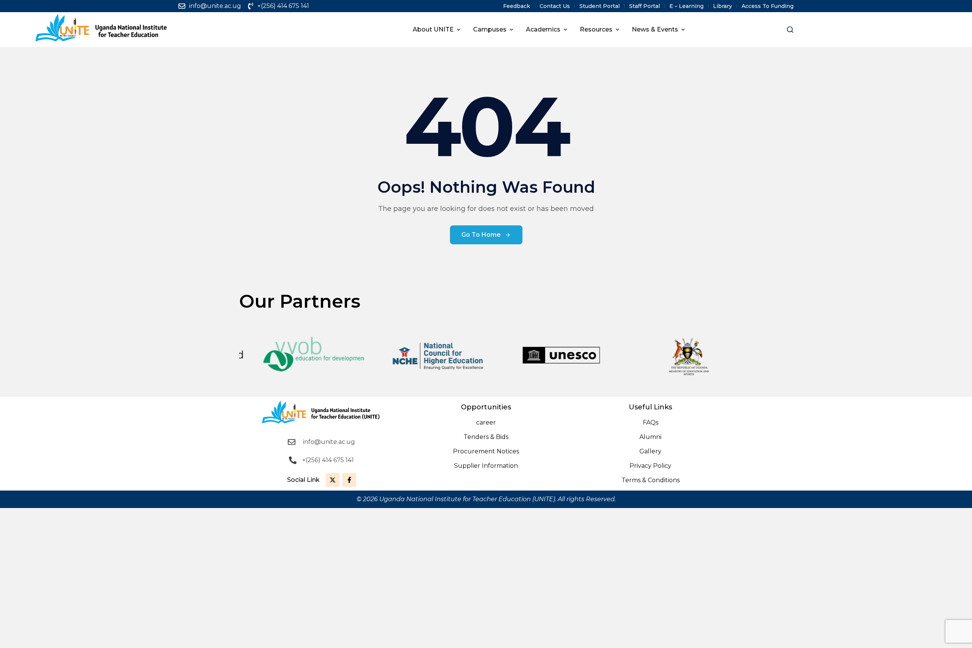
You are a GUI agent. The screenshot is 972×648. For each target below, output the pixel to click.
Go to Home (481, 234)
